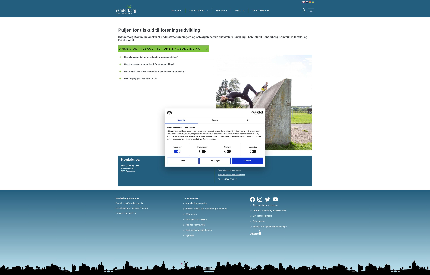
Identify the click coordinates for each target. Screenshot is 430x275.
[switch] (202, 151)
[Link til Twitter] (267, 199)
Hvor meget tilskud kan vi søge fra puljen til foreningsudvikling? (155, 71)
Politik (239, 11)
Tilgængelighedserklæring (265, 205)
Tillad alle (247, 161)
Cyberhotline (259, 221)
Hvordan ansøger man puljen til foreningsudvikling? (149, 64)
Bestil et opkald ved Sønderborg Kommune (206, 208)
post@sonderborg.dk (133, 203)
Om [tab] (248, 120)
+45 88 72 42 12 (230, 179)
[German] (310, 2)
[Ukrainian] (313, 2)
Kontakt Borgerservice (196, 203)
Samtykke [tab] (181, 120)
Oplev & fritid (198, 11)
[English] (306, 2)
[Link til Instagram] (259, 199)
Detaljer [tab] (215, 120)
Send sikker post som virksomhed (231, 175)
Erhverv (221, 11)
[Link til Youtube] (275, 199)
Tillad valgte (215, 161)
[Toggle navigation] (311, 10)
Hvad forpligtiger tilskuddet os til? (140, 78)
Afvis (183, 161)
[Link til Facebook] (252, 199)
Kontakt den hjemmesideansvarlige (270, 226)
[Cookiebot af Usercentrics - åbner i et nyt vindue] (253, 112)
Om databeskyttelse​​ (262, 216)
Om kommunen (261, 11)
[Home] (126, 10)
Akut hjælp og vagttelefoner (199, 230)
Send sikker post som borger (229, 170)
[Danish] (303, 2)
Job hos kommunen (195, 225)
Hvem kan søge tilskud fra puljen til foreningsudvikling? (151, 57)
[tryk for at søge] (304, 11)
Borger (176, 11)
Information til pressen (196, 219)
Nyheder (190, 235)
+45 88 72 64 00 (140, 208)
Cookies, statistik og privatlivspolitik (269, 210)
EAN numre (191, 214)
